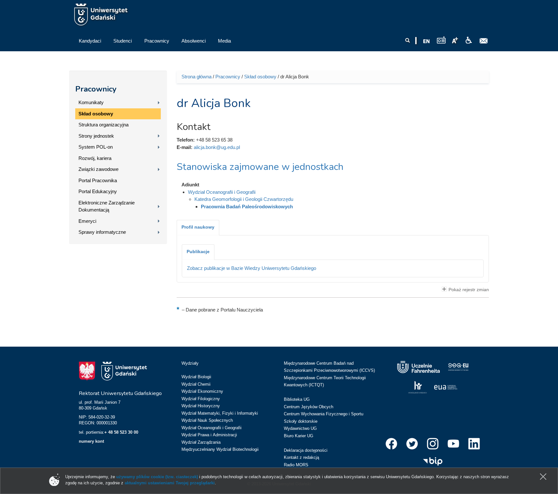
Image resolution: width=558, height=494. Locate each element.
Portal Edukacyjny (97, 191)
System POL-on (95, 147)
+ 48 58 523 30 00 (121, 432)
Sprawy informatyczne (102, 232)
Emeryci (87, 221)
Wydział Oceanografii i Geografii (221, 192)
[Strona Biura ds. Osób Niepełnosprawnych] (468, 40)
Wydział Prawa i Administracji (209, 434)
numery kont (91, 441)
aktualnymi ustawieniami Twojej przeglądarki (170, 482)
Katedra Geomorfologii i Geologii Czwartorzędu (243, 199)
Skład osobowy (95, 113)
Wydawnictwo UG (300, 428)
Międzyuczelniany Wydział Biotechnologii (220, 449)
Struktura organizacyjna (103, 124)
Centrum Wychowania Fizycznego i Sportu (323, 413)
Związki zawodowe (98, 169)
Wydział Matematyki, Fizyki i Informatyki (219, 413)
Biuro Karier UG (298, 435)
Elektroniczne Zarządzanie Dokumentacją (106, 206)
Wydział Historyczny (200, 405)
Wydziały (190, 363)
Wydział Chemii (196, 384)
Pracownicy (96, 89)
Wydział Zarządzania (201, 442)
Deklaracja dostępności (305, 450)
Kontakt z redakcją (301, 457)
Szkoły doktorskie (300, 421)
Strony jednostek (96, 136)
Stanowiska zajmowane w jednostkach (260, 166)
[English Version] (426, 41)
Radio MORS (296, 464)
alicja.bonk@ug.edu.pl (217, 147)
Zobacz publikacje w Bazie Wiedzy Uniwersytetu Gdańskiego (251, 268)
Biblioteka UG (297, 399)
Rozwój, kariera (94, 158)
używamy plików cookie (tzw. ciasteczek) (157, 476)
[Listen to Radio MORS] (441, 40)
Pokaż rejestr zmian (469, 289)
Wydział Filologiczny (200, 398)
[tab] (198, 227)
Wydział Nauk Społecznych (207, 420)
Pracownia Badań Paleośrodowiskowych (247, 206)
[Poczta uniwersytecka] (484, 41)
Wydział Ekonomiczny (202, 391)
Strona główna (196, 76)
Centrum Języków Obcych (308, 406)
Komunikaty (91, 102)
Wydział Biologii (196, 376)
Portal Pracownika (97, 180)
